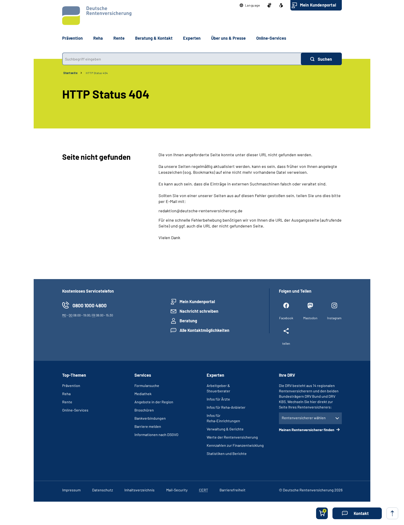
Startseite (70, 72)
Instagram (334, 318)
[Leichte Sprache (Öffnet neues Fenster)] (281, 5)
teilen (286, 343)
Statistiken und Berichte (227, 453)
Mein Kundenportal (318, 4)
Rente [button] (119, 38)
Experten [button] (192, 38)
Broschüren (144, 410)
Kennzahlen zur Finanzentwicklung (235, 445)
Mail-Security (177, 490)
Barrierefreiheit (232, 490)
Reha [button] (98, 38)
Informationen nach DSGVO (156, 434)
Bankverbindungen (150, 418)
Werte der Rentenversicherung (232, 437)
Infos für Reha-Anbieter (226, 407)
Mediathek (143, 393)
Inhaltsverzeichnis (139, 490)
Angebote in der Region (153, 402)
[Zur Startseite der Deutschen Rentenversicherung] (96, 15)
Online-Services (271, 38)
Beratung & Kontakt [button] (154, 38)
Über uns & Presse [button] (228, 38)
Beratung (188, 320)
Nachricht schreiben (199, 311)
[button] (250, 5)
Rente (67, 402)
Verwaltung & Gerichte (225, 429)
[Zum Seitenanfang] (392, 513)
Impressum (71, 490)
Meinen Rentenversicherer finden (307, 429)
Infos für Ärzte (218, 399)
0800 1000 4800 (89, 305)
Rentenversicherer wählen (304, 417)
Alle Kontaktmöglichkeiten (204, 330)
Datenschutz (102, 490)
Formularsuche (146, 385)
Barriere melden (147, 426)
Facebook (286, 318)
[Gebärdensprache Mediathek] (269, 5)
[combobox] (181, 59)
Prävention (72, 38)
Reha (66, 393)
